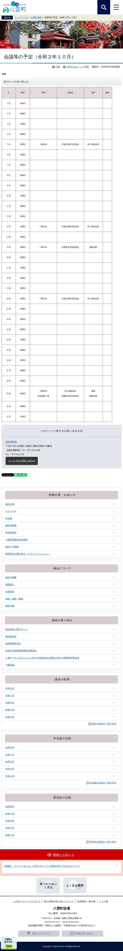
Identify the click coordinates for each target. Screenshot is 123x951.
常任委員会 (10, 532)
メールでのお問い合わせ (21, 461)
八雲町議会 (36, 17)
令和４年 (9, 717)
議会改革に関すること (16, 629)
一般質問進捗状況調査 (16, 540)
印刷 (58, 67)
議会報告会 (10, 636)
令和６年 (9, 702)
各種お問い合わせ (85, 933)
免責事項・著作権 (86, 901)
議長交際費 (10, 525)
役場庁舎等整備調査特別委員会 (21, 651)
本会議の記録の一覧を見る (103, 783)
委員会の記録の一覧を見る (103, 842)
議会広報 (9, 504)
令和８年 (9, 688)
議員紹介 (9, 584)
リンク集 (103, 901)
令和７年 (9, 695)
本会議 (8, 518)
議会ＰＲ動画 (12, 547)
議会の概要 (10, 577)
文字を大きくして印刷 (77, 67)
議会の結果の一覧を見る (104, 724)
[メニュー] (116, 7)
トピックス (10, 511)
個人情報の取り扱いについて (59, 901)
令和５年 (9, 710)
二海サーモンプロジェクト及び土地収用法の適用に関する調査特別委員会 (42, 658)
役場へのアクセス (41, 933)
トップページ (21, 17)
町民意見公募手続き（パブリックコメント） (27, 554)
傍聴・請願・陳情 (14, 599)
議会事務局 (11, 442)
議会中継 (9, 606)
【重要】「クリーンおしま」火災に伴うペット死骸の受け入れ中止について (42, 866)
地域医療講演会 (13, 643)
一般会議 (9, 665)
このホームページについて (27, 901)
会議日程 (9, 591)
